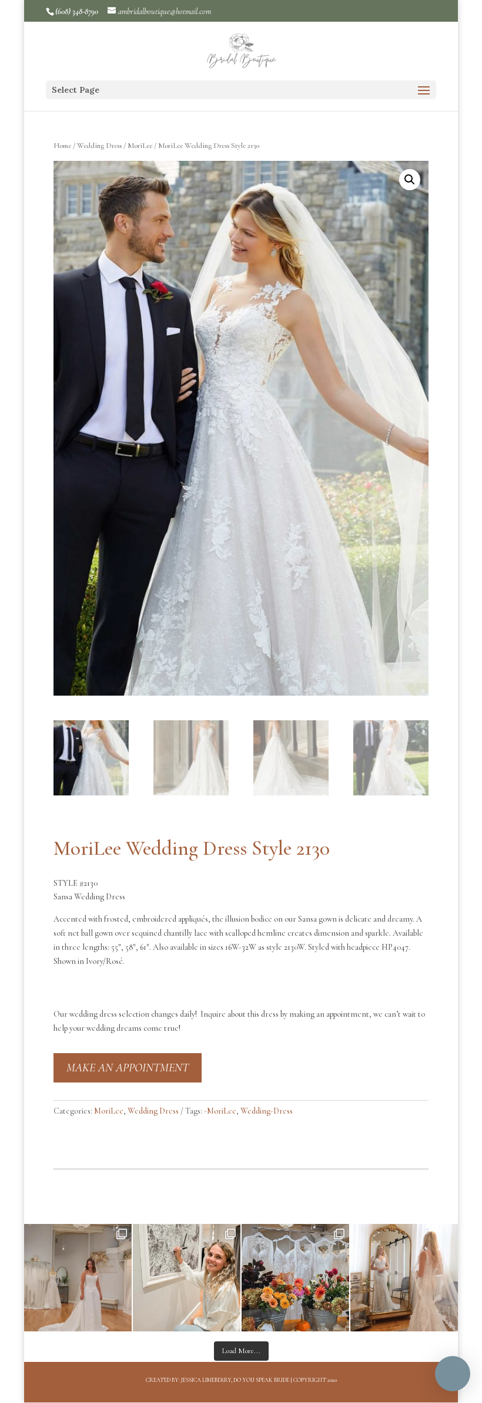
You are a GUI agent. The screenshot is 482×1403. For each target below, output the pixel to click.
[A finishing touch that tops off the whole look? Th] (404, 1277)
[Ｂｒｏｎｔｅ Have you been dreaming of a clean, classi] (78, 1277)
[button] (409, 179)
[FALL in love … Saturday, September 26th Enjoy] (295, 1277)
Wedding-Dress (266, 1111)
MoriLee (140, 145)
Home (62, 145)
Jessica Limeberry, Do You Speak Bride (235, 1380)
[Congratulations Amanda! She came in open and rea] (186, 1277)
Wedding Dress (99, 145)
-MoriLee (220, 1111)
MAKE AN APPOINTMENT (127, 1068)
